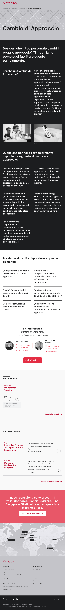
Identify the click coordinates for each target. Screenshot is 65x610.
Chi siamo (35, 578)
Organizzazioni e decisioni (9, 572)
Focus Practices (37, 566)
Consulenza (6, 566)
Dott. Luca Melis (22, 341)
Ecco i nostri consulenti (31, 513)
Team (34, 581)
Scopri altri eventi (52, 414)
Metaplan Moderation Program (10, 405)
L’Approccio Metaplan (39, 583)
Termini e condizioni (27, 604)
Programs (5, 581)
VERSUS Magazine (7, 589)
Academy (5, 578)
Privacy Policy (15, 604)
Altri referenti (30, 360)
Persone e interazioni (8, 569)
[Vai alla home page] (10, 3)
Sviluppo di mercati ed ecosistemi (12, 574)
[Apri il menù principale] (61, 3)
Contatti (5, 599)
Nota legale (6, 604)
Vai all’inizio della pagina (54, 599)
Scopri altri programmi (50, 481)
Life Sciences (36, 569)
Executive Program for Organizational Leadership (15, 586)
